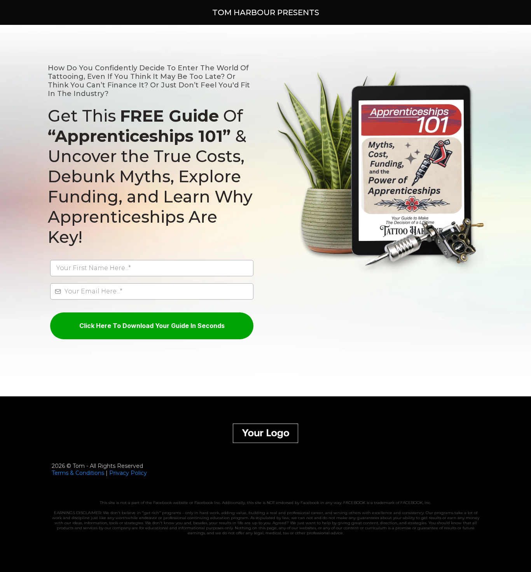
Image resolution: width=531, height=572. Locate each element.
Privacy (119, 472)
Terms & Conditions (78, 472)
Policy (138, 472)
